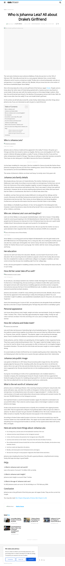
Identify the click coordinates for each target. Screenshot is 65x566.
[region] (20, 554)
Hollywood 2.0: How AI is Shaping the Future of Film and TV (56, 520)
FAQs (6, 128)
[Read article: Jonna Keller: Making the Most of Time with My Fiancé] (7, 520)
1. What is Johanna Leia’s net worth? (15, 130)
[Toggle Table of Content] (25, 106)
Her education (8, 115)
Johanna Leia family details (11, 111)
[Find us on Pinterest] (41, 560)
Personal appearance (10, 118)
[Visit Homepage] (32, 2)
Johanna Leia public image (11, 122)
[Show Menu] (4, 2)
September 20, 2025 (54, 523)
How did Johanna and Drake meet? (13, 120)
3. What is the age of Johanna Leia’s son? (16, 133)
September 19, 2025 (14, 534)
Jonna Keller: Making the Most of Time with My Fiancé (16, 520)
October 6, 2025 (14, 523)
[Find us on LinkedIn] (44, 560)
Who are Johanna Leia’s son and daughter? (15, 113)
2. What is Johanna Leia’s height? (15, 131)
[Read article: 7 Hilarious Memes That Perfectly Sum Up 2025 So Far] (27, 520)
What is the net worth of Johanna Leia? (14, 124)
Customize (10, 559)
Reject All (21, 559)
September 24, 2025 (34, 523)
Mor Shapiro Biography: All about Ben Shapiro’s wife (31, 498)
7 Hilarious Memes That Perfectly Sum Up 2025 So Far (35, 520)
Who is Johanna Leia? (10, 109)
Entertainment (11, 9)
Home (5, 9)
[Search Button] (60, 2)
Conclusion (7, 135)
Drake (48, 88)
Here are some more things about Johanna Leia (16, 126)
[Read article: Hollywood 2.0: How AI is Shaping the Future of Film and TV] (47, 520)
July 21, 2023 (27, 23)
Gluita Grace (18, 23)
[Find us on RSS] (39, 560)
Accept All (31, 559)
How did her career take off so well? (13, 117)
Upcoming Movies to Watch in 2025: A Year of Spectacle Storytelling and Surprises (16, 529)
